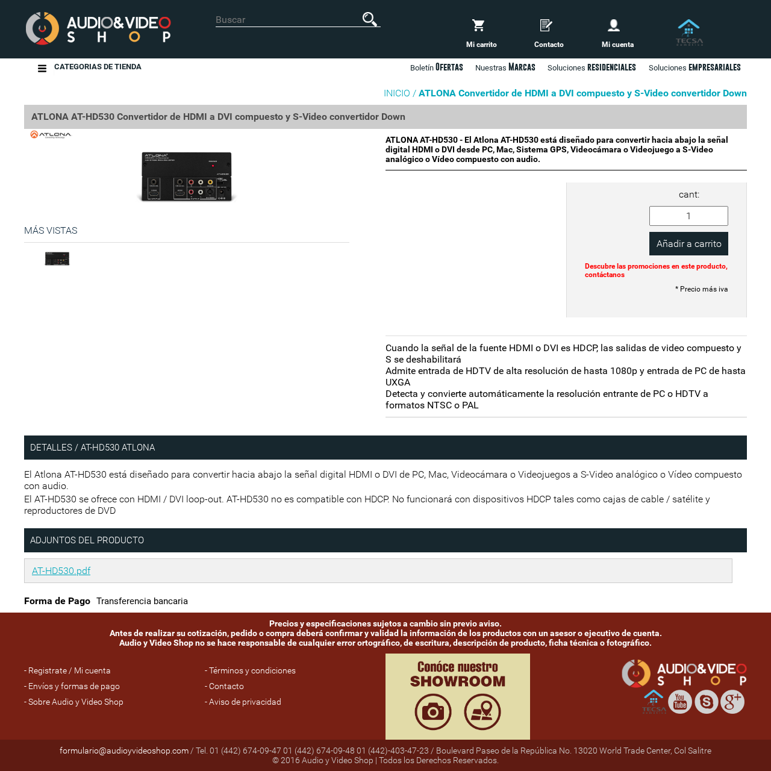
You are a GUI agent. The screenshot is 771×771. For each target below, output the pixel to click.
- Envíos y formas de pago (72, 686)
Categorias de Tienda (98, 66)
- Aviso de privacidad (243, 702)
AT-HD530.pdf (61, 570)
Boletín (436, 66)
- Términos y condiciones (250, 670)
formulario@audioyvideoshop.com (124, 750)
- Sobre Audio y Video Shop (73, 702)
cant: (689, 194)
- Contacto (224, 686)
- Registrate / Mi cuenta (67, 670)
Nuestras (505, 66)
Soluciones (695, 66)
